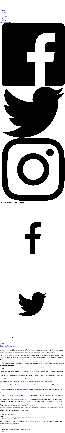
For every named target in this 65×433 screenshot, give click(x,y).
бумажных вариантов (6, 406)
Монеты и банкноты (4, 16)
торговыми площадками (25, 389)
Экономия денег (4, 20)
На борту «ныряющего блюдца (4, 347)
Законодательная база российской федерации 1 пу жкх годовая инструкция (10, 345)
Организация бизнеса (4, 13)
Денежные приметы (4, 9)
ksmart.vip (4, 7)
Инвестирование (4, 11)
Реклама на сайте (4, 431)
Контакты (3, 430)
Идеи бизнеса (3, 18)
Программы (3, 10)
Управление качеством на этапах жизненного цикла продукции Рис (9, 346)
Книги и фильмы (4, 12)
